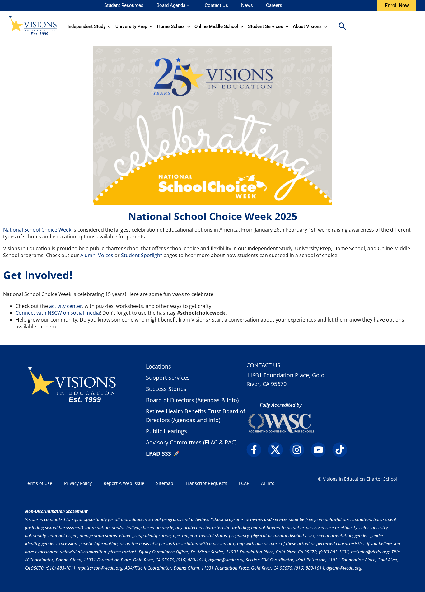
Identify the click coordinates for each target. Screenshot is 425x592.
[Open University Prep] (151, 26)
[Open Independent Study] (109, 26)
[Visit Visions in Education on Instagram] (299, 449)
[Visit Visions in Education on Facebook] (256, 449)
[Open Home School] (188, 26)
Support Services (168, 377)
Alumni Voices (96, 255)
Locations (158, 366)
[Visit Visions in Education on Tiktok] (342, 449)
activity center (65, 306)
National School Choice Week (37, 229)
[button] (342, 26)
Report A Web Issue (124, 483)
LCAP (244, 483)
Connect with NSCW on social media (58, 312)
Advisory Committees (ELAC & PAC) (191, 442)
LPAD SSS (158, 453)
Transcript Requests (206, 483)
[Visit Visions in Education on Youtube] (321, 449)
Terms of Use (38, 483)
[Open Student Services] (287, 26)
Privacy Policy (78, 483)
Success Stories (166, 388)
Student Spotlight (141, 255)
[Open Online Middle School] (242, 26)
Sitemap (164, 483)
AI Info (267, 483)
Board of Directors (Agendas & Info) (192, 400)
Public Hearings (166, 431)
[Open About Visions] (325, 26)
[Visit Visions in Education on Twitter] (278, 449)
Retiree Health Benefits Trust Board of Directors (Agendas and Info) (195, 415)
